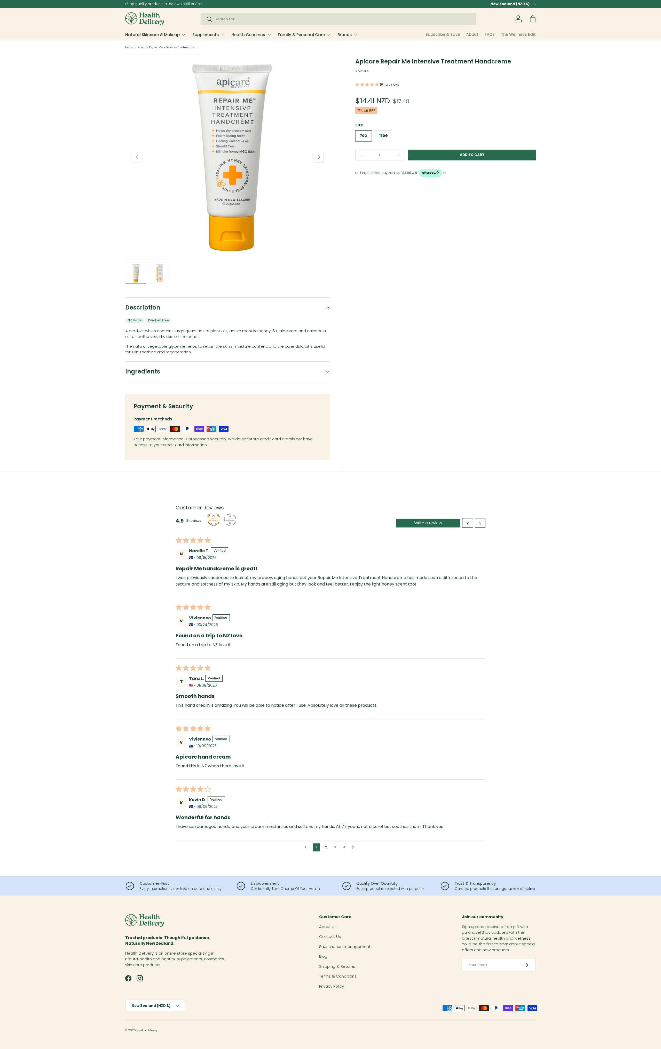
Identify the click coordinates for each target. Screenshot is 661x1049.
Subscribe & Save (443, 34)
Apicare (362, 71)
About (472, 34)
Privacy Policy (331, 986)
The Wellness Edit (518, 34)
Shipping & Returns (337, 966)
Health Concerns (248, 34)
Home (129, 47)
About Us (327, 926)
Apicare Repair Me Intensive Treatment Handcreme (167, 47)
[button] (532, 19)
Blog (323, 956)
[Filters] (467, 523)
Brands (344, 34)
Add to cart (472, 154)
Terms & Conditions (338, 976)
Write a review (428, 523)
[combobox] (338, 19)
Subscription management (345, 946)
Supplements (205, 34)
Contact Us (330, 936)
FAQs (490, 34)
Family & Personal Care (301, 34)
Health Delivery (147, 1030)
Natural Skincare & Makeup (152, 34)
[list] (227, 157)
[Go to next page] (354, 847)
